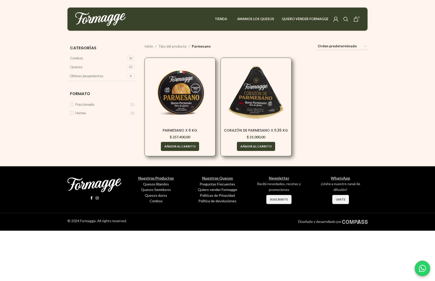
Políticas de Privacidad (217, 195)
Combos (76, 58)
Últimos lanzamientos (86, 76)
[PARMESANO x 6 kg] (180, 93)
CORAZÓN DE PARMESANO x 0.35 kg (256, 130)
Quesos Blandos (156, 184)
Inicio (148, 46)
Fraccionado (85, 104)
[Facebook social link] (91, 198)
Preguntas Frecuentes (217, 184)
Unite (340, 199)
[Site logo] (100, 19)
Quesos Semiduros (156, 189)
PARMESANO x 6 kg (180, 130)
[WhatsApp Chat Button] (422, 268)
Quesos (76, 67)
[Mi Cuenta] (336, 19)
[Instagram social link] (97, 198)
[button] (180, 146)
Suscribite (279, 199)
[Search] (346, 19)
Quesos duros (156, 195)
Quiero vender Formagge (217, 189)
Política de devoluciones (217, 201)
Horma (81, 113)
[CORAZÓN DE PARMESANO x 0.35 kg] (256, 93)
